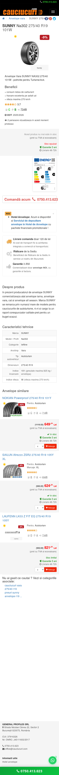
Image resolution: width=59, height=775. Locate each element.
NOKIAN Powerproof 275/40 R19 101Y (26, 398)
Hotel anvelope (9, 761)
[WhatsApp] (52, 760)
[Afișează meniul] (53, 11)
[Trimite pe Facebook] (47, 19)
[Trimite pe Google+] (51, 19)
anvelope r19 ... (13, 596)
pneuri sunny (12, 592)
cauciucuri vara (13, 585)
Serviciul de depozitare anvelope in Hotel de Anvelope (29, 222)
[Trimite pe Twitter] (55, 19)
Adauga (51, 446)
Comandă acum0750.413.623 (30, 199)
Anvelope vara (17, 18)
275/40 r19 (11, 589)
